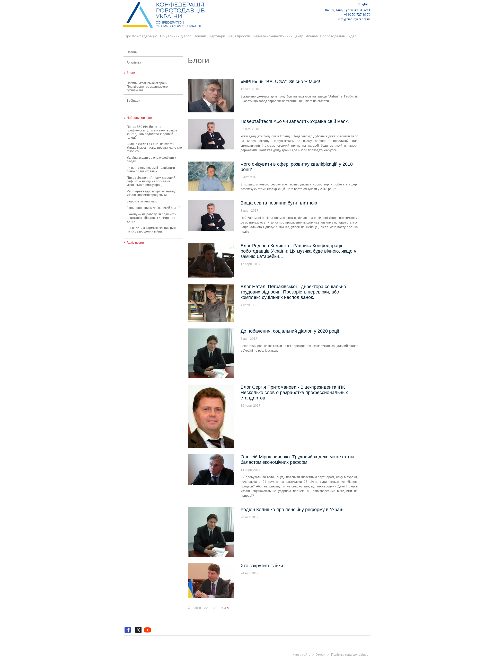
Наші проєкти (239, 36)
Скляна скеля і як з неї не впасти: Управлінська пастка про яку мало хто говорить (154, 147)
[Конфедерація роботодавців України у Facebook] (128, 633)
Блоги (131, 73)
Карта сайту (301, 654)
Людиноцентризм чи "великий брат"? (154, 208)
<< (206, 608)
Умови (320, 654)
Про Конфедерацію (141, 36)
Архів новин (135, 242)
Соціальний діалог (175, 36)
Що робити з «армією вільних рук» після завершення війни (152, 229)
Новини (199, 36)
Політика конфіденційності (350, 654)
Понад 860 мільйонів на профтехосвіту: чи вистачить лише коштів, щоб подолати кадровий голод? (152, 132)
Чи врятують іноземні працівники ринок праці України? (151, 169)
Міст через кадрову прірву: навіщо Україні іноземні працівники (152, 193)
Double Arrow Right (237, 608)
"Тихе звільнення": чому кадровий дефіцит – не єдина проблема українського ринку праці (151, 181)
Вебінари (133, 100)
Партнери (217, 36)
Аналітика (134, 62)
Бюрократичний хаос (142, 201)
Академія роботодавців (325, 36)
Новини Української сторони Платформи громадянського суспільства (147, 86)
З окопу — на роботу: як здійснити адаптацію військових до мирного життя (152, 217)
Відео (352, 36)
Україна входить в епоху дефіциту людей (151, 159)
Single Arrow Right (232, 608)
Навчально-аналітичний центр (278, 36)
